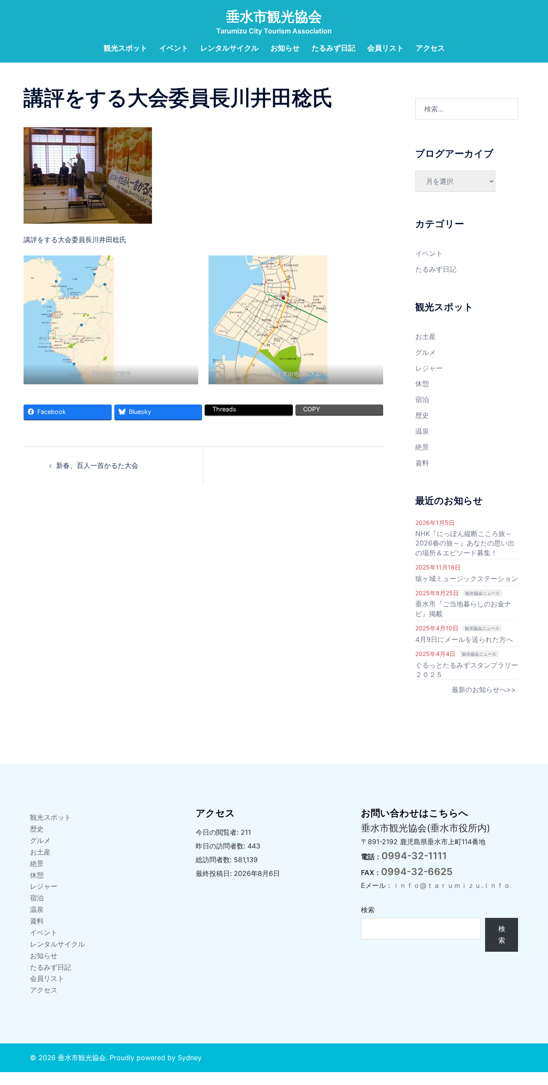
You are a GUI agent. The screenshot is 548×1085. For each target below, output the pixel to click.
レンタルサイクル (229, 48)
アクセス (430, 48)
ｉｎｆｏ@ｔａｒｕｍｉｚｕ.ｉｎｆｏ (451, 885)
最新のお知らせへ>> (484, 689)
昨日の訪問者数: (221, 846)
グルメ (425, 352)
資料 (422, 463)
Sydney (190, 1057)
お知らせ (285, 48)
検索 (368, 909)
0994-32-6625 (417, 871)
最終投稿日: (215, 873)
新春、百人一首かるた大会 (97, 465)
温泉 (422, 431)
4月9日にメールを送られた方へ (464, 639)
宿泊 (422, 399)
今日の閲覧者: (218, 832)
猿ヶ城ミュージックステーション (466, 578)
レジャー (429, 368)
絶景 (422, 447)
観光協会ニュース (482, 593)
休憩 (422, 383)
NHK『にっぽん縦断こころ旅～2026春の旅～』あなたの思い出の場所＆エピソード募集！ (465, 543)
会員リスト (385, 48)
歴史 (422, 415)
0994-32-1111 (414, 855)
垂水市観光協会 (274, 16)
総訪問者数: (215, 859)
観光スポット (125, 48)
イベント (173, 48)
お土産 (425, 336)
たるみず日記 (333, 48)
